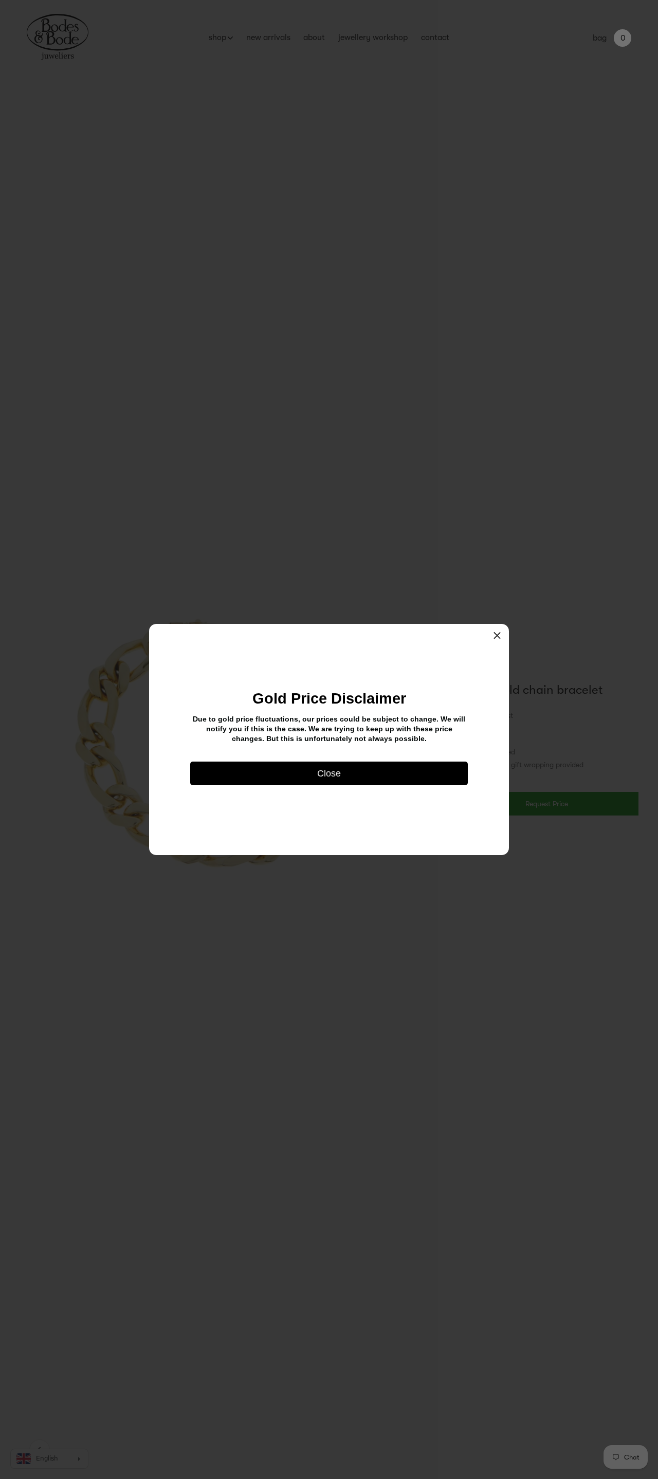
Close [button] (329, 773)
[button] (497, 636)
